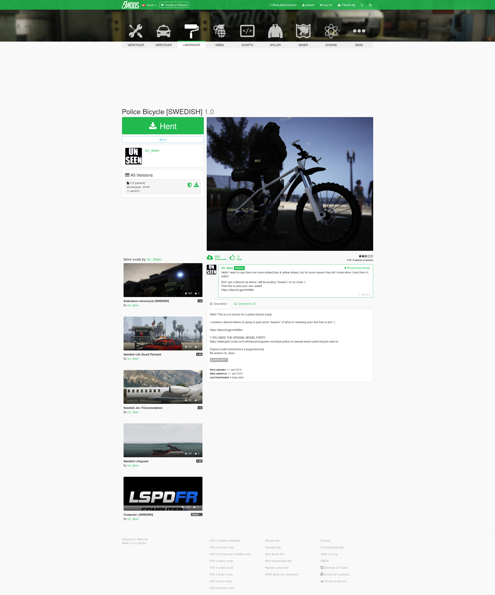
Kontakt (325, 540)
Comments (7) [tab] (246, 304)
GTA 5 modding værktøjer (225, 540)
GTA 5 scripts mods (221, 567)
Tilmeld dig (348, 5)
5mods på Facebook (336, 574)
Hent (167, 125)
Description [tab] (219, 304)
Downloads (220, 259)
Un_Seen (152, 150)
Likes (239, 259)
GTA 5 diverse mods (222, 588)
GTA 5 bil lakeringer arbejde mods (230, 554)
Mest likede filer (274, 554)
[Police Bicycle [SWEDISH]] (290, 184)
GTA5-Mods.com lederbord (281, 574)
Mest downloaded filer (278, 561)
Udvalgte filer (273, 547)
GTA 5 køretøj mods (222, 547)
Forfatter (239, 268)
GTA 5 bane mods (221, 581)
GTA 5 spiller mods (221, 574)
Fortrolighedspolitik (332, 547)
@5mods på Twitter (335, 567)
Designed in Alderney (135, 539)
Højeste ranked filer (277, 567)
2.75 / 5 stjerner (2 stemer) (360, 260)
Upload (309, 5)
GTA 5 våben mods (221, 561)
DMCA (325, 561)
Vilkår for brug (329, 554)
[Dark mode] (362, 5)
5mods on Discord (334, 581)
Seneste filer (272, 540)
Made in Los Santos (134, 543)
